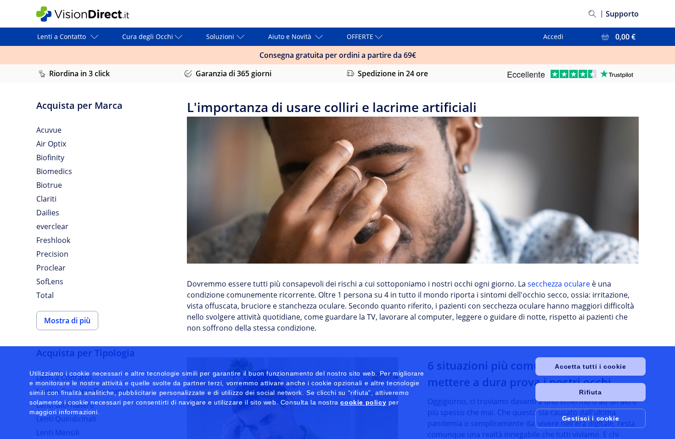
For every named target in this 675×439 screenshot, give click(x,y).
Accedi (553, 36)
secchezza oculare (559, 284)
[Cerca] (592, 13)
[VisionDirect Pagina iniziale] (91, 14)
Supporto (622, 14)
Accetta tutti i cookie (590, 366)
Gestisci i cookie (590, 418)
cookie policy (363, 402)
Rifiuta (590, 392)
